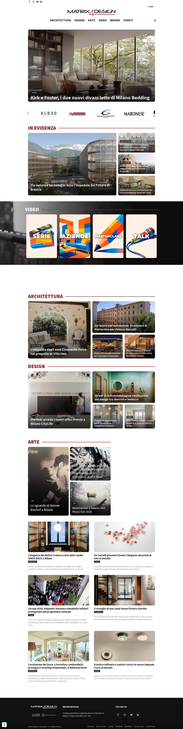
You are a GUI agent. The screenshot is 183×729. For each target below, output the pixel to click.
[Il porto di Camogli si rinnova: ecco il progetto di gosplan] (107, 346)
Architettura (35, 181)
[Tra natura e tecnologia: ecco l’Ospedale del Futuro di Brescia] (72, 164)
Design (34, 93)
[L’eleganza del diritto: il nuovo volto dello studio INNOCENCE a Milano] (58, 537)
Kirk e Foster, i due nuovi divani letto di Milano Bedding (90, 97)
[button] (155, 20)
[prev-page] (29, 686)
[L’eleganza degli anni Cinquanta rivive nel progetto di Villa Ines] (59, 329)
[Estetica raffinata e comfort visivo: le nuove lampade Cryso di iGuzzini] (124, 646)
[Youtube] (37, 1)
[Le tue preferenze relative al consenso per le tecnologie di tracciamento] (4, 724)
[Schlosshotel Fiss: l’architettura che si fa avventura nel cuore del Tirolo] (136, 185)
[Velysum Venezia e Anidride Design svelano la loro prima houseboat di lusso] (140, 346)
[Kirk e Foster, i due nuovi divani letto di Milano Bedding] (91, 66)
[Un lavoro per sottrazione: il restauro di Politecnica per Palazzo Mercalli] (123, 317)
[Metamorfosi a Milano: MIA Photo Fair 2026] (90, 499)
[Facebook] (29, 1)
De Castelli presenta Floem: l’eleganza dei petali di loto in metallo (122, 557)
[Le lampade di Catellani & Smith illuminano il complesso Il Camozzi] (107, 416)
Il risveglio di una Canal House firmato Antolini (120, 608)
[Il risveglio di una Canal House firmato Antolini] (124, 590)
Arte (32, 501)
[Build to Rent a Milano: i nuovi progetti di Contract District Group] (140, 416)
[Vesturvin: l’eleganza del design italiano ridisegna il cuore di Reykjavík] (136, 164)
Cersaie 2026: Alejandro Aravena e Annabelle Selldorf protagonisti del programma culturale (58, 610)
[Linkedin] (138, 714)
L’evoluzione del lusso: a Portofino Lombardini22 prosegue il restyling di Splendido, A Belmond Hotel (57, 666)
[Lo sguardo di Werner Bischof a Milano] (48, 481)
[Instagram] (33, 1)
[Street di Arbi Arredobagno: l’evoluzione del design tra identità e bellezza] (123, 387)
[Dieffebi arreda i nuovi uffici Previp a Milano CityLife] (59, 399)
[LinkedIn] (41, 1)
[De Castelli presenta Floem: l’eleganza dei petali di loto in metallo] (124, 537)
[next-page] (33, 686)
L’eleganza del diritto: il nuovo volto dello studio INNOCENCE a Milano (55, 557)
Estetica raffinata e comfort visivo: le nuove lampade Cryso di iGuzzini (124, 666)
